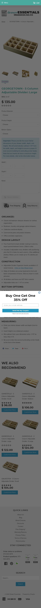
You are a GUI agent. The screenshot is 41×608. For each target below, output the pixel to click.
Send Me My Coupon (20, 310)
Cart (37, 2)
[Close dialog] (39, 292)
